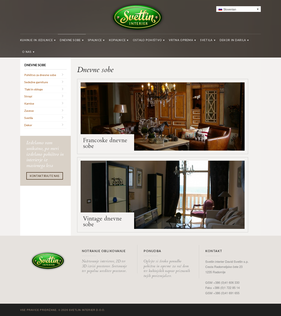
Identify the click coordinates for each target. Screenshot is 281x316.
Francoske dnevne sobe (105, 143)
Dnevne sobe (70, 40)
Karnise (29, 103)
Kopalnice (117, 40)
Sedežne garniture (36, 82)
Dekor (28, 125)
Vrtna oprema (181, 40)
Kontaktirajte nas (44, 176)
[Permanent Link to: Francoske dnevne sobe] (163, 116)
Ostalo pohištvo (147, 40)
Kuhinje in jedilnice (36, 40)
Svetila (206, 40)
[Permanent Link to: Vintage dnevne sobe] (163, 194)
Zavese (29, 110)
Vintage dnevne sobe (102, 221)
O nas (27, 51)
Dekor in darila (233, 40)
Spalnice (95, 40)
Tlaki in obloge (33, 89)
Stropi (28, 96)
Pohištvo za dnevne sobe (40, 75)
